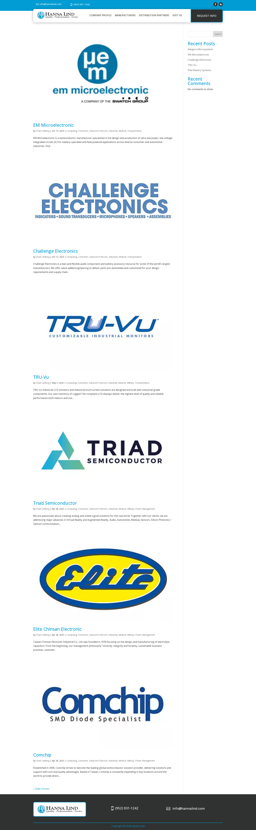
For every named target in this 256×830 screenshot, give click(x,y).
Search (218, 34)
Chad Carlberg (42, 130)
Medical (122, 130)
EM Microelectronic (53, 125)
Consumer (83, 130)
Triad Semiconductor (55, 503)
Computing (72, 130)
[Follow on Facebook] (215, 4)
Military (130, 382)
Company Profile (100, 15)
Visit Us (177, 15)
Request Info (206, 16)
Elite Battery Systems (199, 70)
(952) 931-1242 (81, 4)
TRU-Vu (41, 377)
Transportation (134, 130)
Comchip (42, 755)
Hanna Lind (138, 826)
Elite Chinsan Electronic (57, 629)
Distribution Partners (154, 15)
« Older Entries (41, 788)
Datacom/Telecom (98, 130)
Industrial (113, 130)
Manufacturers (125, 15)
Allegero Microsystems (200, 49)
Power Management (145, 508)
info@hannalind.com (50, 4)
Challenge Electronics (55, 251)
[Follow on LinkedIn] (221, 4)
